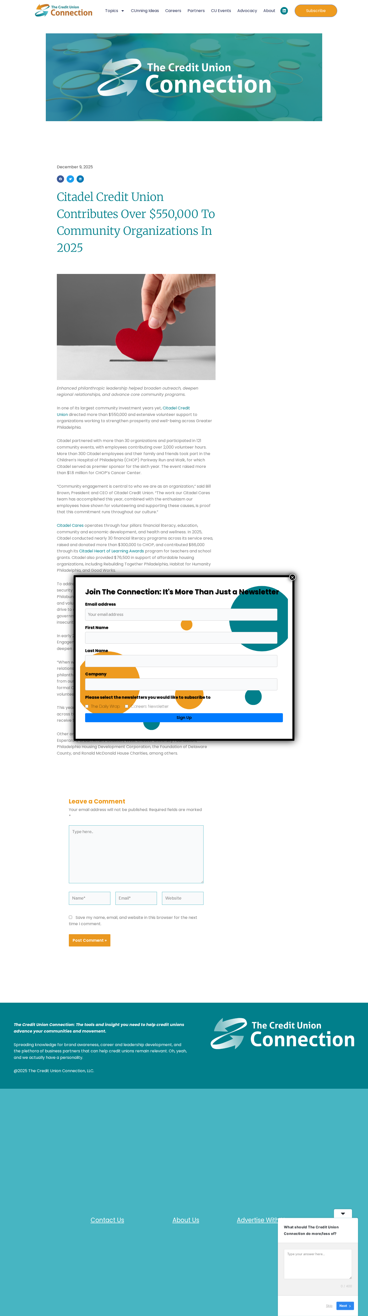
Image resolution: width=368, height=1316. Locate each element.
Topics (111, 11)
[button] (60, 179)
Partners (196, 11)
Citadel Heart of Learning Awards (111, 551)
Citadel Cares (70, 525)
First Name (96, 627)
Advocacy (247, 11)
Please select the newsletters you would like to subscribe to (148, 697)
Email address (100, 604)
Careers (173, 11)
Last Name (96, 650)
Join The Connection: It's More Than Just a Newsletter (182, 592)
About (269, 11)
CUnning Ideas (145, 11)
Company (95, 674)
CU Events (221, 11)
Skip (329, 1306)
